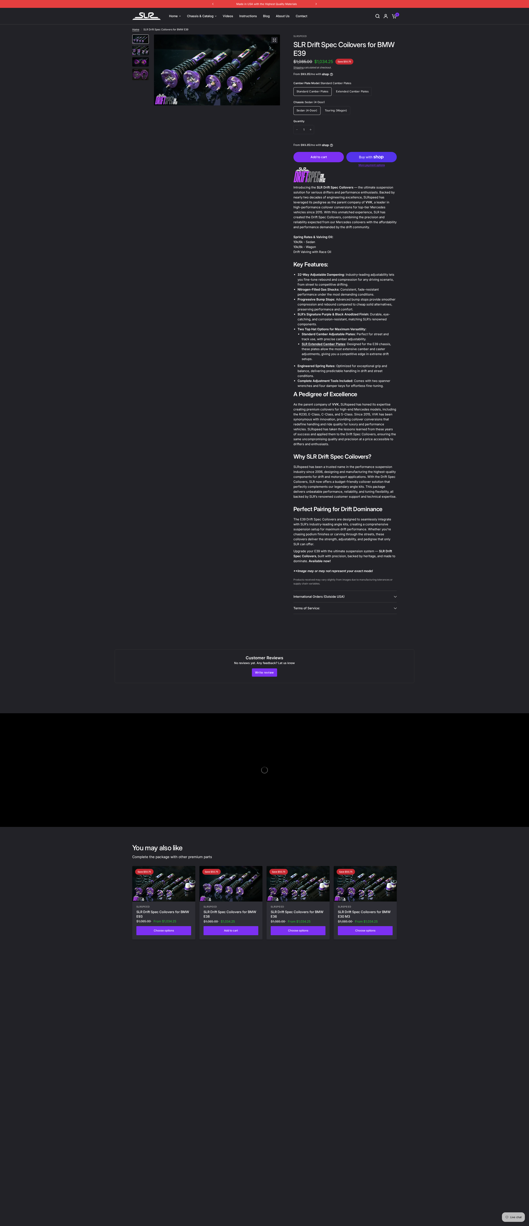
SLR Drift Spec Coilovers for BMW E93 (162, 914)
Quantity (298, 121)
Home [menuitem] (173, 16)
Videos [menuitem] (228, 16)
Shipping (298, 67)
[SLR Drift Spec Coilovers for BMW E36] (298, 884)
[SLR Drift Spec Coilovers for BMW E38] (230, 884)
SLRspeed (143, 906)
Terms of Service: (306, 608)
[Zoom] (274, 40)
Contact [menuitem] (301, 16)
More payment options (372, 165)
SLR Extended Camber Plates (323, 344)
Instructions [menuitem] (248, 16)
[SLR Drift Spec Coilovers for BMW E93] (163, 884)
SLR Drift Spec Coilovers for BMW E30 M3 (364, 914)
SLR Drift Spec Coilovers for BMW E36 (297, 914)
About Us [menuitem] (283, 16)
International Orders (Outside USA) (318, 597)
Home (135, 29)
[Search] (377, 16)
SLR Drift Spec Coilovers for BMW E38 (230, 914)
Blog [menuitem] (266, 16)
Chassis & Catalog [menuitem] (200, 16)
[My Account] (386, 16)
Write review (264, 672)
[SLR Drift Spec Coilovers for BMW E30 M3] (365, 884)
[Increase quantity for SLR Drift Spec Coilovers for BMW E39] (310, 129)
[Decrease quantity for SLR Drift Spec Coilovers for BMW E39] (297, 129)
